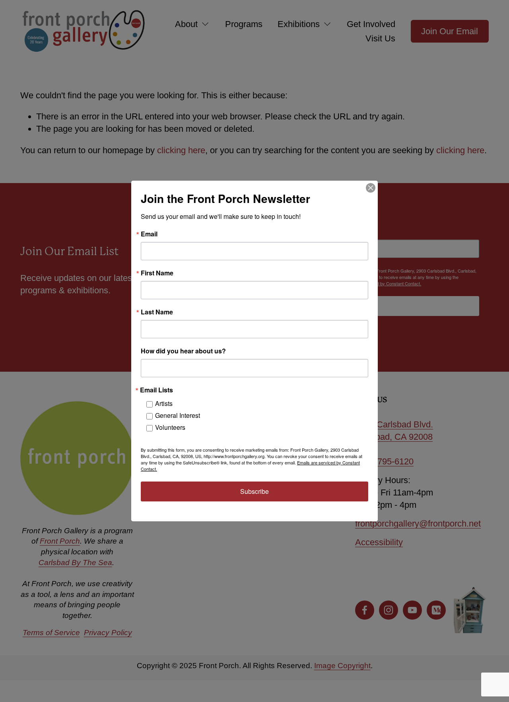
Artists (164, 403)
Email (149, 234)
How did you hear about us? (183, 351)
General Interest (177, 415)
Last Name (157, 312)
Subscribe (254, 491)
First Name (157, 273)
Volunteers (170, 427)
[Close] (370, 188)
